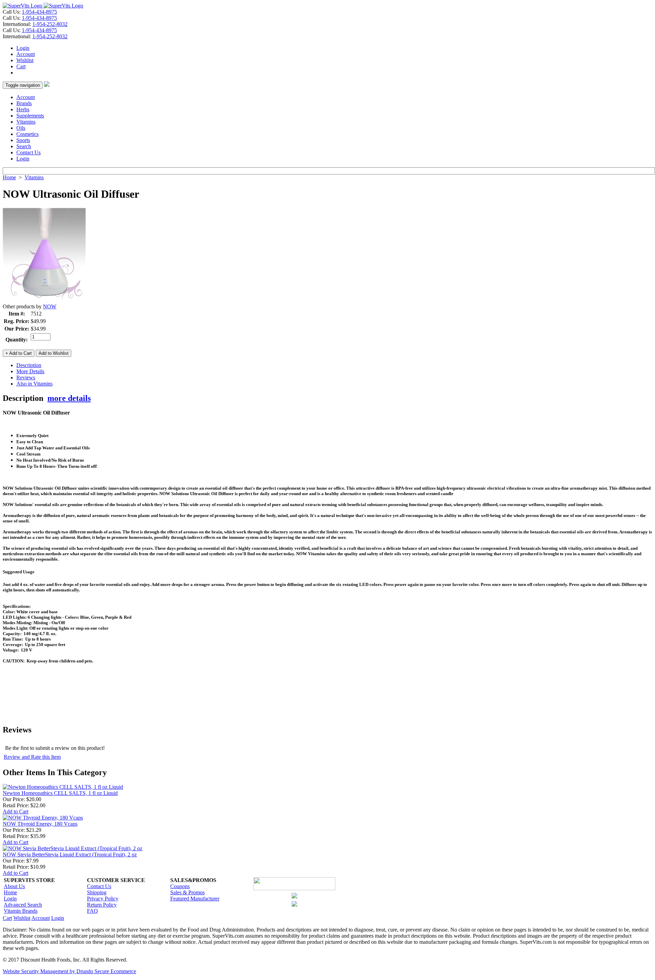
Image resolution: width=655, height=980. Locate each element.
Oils (20, 128)
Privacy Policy (102, 898)
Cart (21, 66)
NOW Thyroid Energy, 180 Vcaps (40, 824)
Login (22, 48)
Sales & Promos (187, 892)
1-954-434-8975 (39, 12)
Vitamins (25, 122)
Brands (24, 103)
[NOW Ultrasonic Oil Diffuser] (44, 302)
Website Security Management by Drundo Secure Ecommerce (69, 971)
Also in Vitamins (34, 384)
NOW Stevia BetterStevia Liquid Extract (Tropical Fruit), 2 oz (70, 854)
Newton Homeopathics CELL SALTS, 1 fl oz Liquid (60, 793)
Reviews (25, 377)
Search (23, 146)
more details (69, 398)
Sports (23, 140)
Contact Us (28, 152)
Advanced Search (23, 905)
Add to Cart (15, 811)
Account (25, 54)
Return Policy (102, 905)
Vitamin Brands (21, 911)
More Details (30, 371)
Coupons (180, 886)
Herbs (22, 109)
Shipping (96, 892)
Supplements (30, 115)
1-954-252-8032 (50, 24)
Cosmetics (27, 134)
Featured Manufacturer (194, 898)
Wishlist (24, 60)
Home (9, 177)
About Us (14, 886)
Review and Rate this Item (32, 757)
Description (28, 365)
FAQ (92, 911)
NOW (49, 306)
